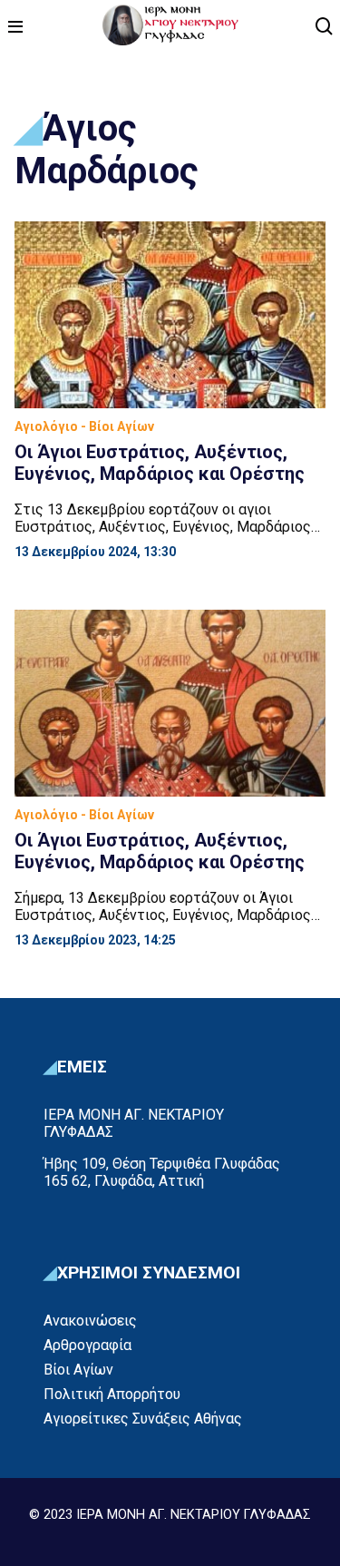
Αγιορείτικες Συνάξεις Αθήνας (143, 1418)
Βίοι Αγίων (78, 1369)
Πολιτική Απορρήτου (112, 1394)
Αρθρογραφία (87, 1345)
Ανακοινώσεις (90, 1320)
